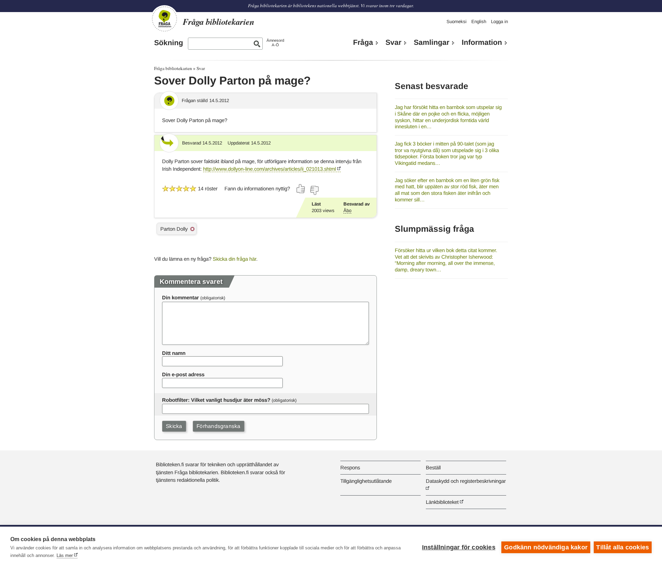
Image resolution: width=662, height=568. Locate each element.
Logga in (499, 21)
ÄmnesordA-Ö (275, 42)
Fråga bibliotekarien (173, 68)
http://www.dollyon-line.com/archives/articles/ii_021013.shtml (269, 169)
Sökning (168, 43)
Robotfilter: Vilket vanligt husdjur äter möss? (216, 400)
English (478, 21)
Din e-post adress (183, 374)
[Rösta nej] (314, 190)
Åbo (347, 210)
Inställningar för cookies (458, 547)
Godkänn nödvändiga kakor (546, 547)
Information (482, 42)
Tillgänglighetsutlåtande (366, 481)
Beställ (433, 467)
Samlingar (431, 42)
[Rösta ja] (301, 188)
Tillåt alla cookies (622, 547)
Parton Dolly (174, 229)
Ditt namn (173, 353)
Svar (393, 42)
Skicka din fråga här (234, 259)
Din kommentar (180, 297)
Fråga (363, 42)
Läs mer (65, 555)
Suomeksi (457, 21)
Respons (350, 467)
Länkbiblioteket (442, 502)
